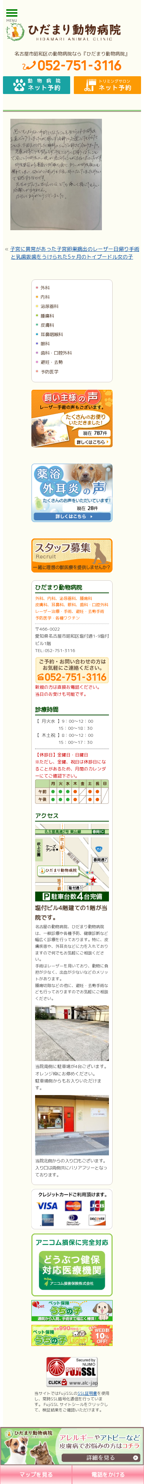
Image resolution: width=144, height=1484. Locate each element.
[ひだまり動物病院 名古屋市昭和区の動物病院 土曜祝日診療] (72, 31)
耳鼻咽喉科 (52, 334)
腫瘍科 (47, 316)
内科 (45, 297)
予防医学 (49, 372)
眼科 (45, 343)
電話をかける (108, 1474)
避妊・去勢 (52, 362)
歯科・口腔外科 (56, 353)
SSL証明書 (87, 1393)
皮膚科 (47, 325)
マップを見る (36, 1474)
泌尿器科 (49, 306)
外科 (45, 288)
